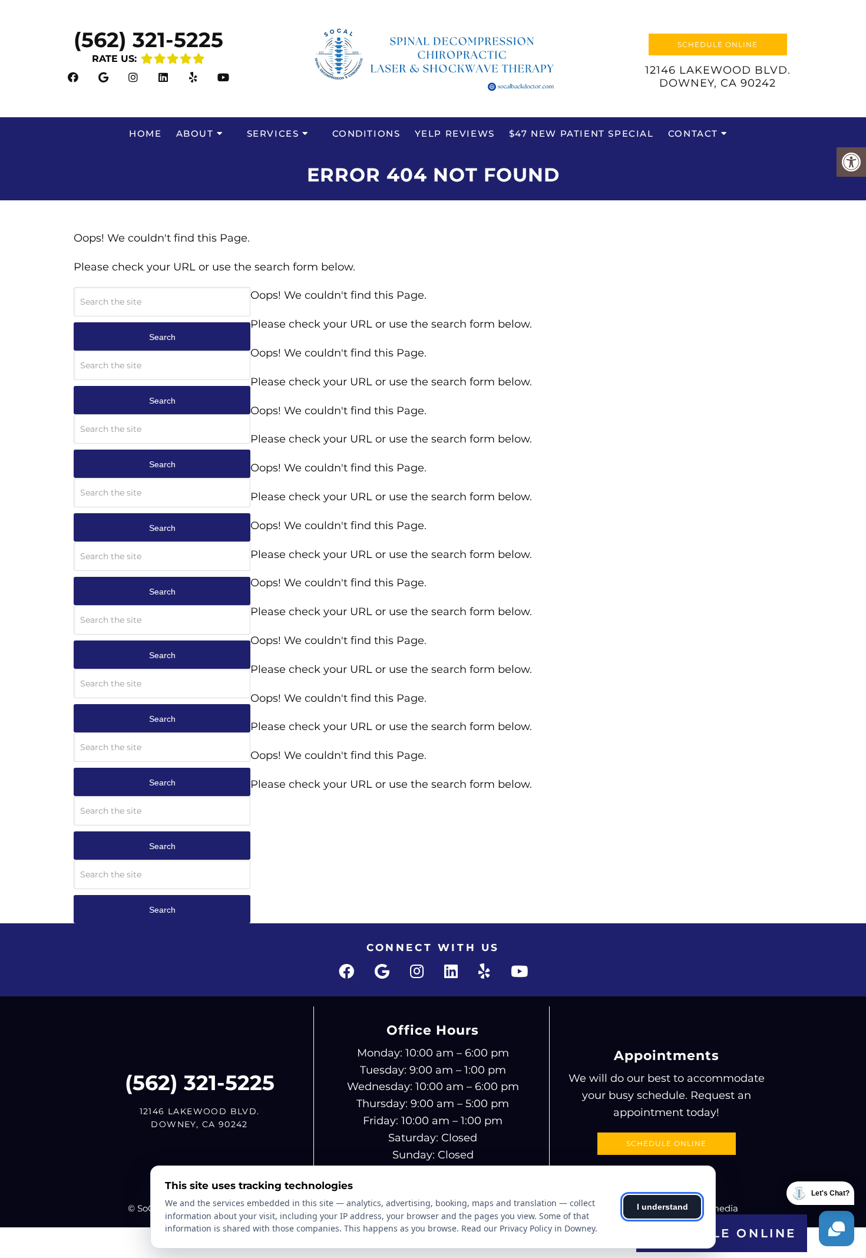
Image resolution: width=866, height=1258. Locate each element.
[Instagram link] (133, 77)
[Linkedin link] (163, 77)
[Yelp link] (193, 77)
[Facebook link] (73, 77)
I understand (662, 1206)
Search (162, 337)
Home (145, 133)
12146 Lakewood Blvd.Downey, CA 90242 (718, 77)
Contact (693, 133)
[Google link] (103, 77)
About (195, 133)
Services (273, 133)
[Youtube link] (223, 77)
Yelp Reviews (455, 133)
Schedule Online (717, 44)
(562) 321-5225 (148, 39)
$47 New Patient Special (581, 133)
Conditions (366, 133)
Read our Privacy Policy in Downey (528, 1228)
